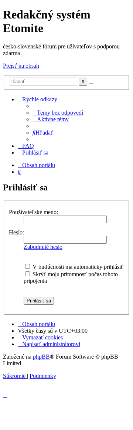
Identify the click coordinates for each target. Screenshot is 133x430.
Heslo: (16, 232)
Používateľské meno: (33, 212)
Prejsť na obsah (21, 65)
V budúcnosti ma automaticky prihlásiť (77, 267)
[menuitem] (58, 112)
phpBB (41, 356)
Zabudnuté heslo (43, 247)
